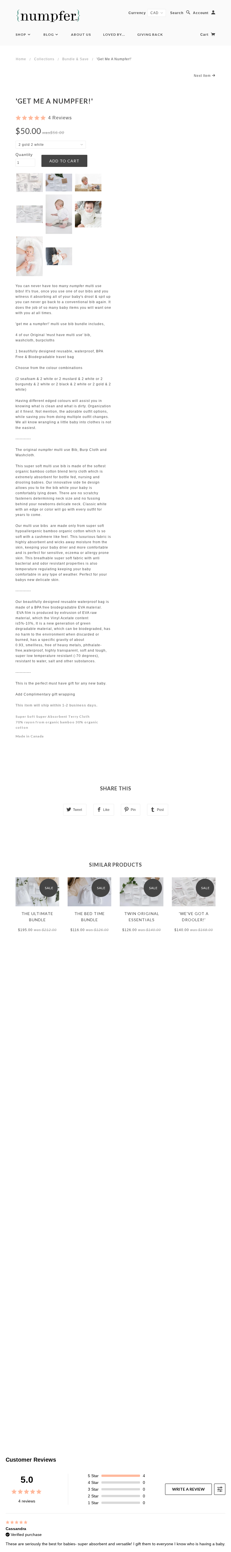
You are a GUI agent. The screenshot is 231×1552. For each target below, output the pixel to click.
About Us (81, 34)
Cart (205, 35)
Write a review (188, 1489)
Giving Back (150, 34)
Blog (49, 34)
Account (200, 13)
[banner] (48, 15)
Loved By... (114, 34)
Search (176, 13)
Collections (44, 59)
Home (21, 59)
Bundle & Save (75, 59)
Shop (21, 34)
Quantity (24, 154)
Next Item (203, 76)
